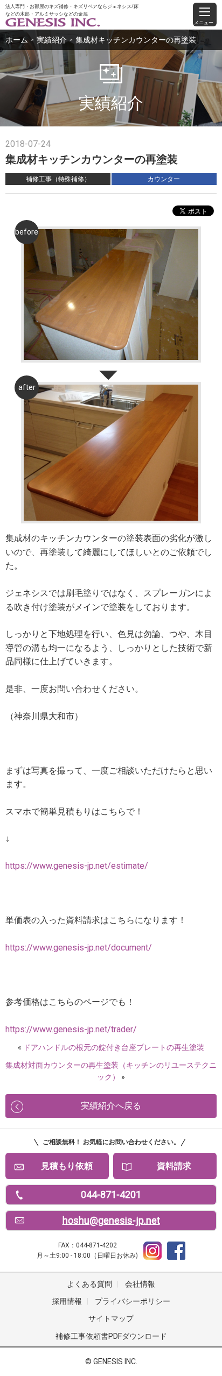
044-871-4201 (111, 1194)
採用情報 (67, 1301)
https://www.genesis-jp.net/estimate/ (76, 866)
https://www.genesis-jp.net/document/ (78, 947)
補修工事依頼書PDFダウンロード (111, 1336)
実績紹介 (52, 40)
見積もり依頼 (67, 1166)
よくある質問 (89, 1284)
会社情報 (140, 1284)
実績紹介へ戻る (111, 1106)
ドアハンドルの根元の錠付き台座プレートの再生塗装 (113, 1047)
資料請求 (174, 1166)
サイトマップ (111, 1318)
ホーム (16, 40)
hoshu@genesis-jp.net (111, 1220)
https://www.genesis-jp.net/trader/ (71, 1029)
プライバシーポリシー (132, 1301)
